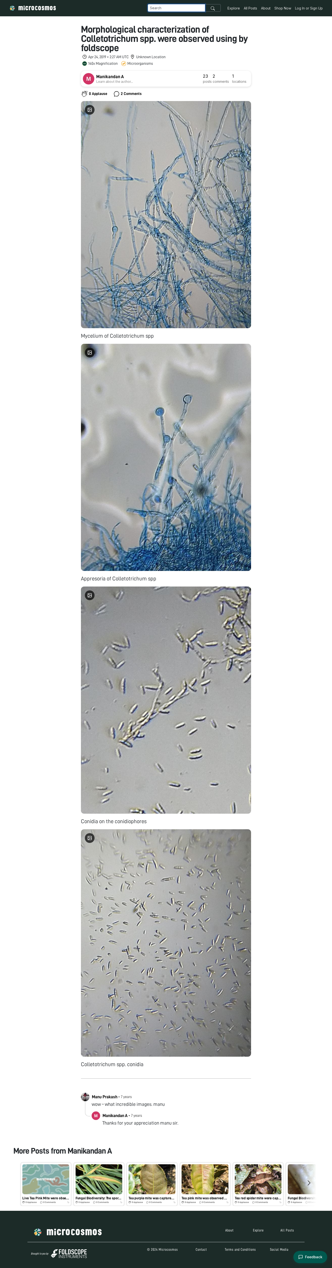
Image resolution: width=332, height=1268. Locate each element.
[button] (46, 1184)
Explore (233, 8)
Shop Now (282, 8)
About (266, 8)
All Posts (250, 8)
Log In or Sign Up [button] (309, 8)
